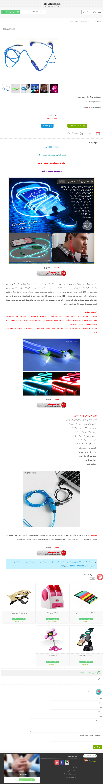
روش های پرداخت (71, 777)
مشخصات (97, 21)
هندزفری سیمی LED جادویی (22, 562)
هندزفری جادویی (66, 562)
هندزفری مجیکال (39, 562)
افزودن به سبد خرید (75, 125)
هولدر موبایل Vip (52, 655)
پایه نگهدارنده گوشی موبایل (86, 655)
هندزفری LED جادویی (80, 562)
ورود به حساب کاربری (26, 780)
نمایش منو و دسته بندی (90, 12)
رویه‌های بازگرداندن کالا (70, 774)
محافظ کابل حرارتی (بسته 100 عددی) (86, 613)
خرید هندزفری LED (52, 562)
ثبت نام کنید (13, 780)
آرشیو (92, 578)
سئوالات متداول (72, 771)
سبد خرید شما (10, 12)
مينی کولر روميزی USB (52, 613)
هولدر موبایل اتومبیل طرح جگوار (19, 613)
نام (101, 698)
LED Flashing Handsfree (74, 566)
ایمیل (100, 707)
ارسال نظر (97, 747)
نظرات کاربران (73, 21)
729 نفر (45, 125)
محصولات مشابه (86, 21)
